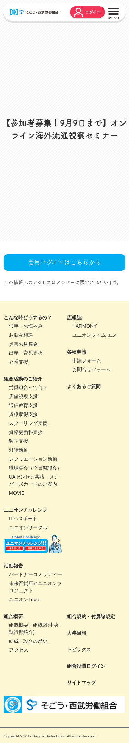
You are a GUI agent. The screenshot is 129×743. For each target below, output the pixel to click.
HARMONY (84, 375)
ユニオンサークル (28, 576)
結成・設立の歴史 (28, 690)
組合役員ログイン (86, 715)
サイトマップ (81, 731)
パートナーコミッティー (35, 623)
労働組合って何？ (28, 436)
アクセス (18, 699)
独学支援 (18, 490)
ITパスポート (23, 567)
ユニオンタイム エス (94, 384)
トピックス (79, 698)
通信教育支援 (23, 454)
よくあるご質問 (84, 435)
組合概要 (13, 665)
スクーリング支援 (28, 472)
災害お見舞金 (23, 393)
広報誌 (74, 366)
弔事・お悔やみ (26, 375)
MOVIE (16, 542)
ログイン (93, 12)
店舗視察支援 (23, 445)
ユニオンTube (24, 648)
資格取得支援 (23, 463)
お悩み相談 (21, 384)
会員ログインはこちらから (64, 311)
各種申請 (76, 401)
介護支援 (18, 411)
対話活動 (18, 499)
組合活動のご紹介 (23, 427)
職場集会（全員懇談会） (35, 517)
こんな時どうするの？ (28, 366)
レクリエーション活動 (33, 508)
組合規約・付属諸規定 (91, 665)
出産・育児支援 (26, 402)
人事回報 (76, 681)
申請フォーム (86, 409)
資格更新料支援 (26, 481)
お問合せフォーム (91, 418)
